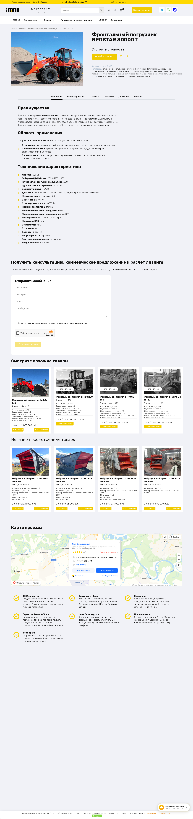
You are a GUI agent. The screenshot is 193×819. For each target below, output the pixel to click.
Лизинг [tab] (138, 96)
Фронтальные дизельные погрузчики (133, 71)
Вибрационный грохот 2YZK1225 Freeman (74, 480)
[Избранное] (109, 10)
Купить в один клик (41, 429)
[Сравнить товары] (115, 10)
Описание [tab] (56, 96)
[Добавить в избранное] (121, 56)
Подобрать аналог (104, 56)
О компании (116, 20)
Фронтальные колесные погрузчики (119, 74)
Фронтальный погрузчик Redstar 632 (30, 401)
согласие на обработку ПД (35, 323)
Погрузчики (140, 69)
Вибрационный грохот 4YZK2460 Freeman (118, 480)
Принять (96, 816)
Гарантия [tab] (108, 96)
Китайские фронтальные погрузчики (118, 69)
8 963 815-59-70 (42, 10)
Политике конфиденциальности (157, 813)
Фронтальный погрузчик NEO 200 (74, 397)
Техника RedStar (143, 76)
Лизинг (103, 20)
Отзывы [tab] (94, 96)
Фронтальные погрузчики (147, 74)
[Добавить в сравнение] (126, 56)
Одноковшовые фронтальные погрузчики (116, 76)
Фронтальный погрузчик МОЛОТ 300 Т (118, 398)
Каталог (22, 29)
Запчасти (49, 20)
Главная (16, 20)
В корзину (19, 429)
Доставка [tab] (123, 96)
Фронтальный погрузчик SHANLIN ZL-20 (162, 398)
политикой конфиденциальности (73, 323)
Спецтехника (30, 20)
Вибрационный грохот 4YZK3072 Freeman (162, 480)
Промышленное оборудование (76, 20)
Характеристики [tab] (76, 96)
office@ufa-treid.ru (76, 2)
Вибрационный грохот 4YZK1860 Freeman (30, 480)
